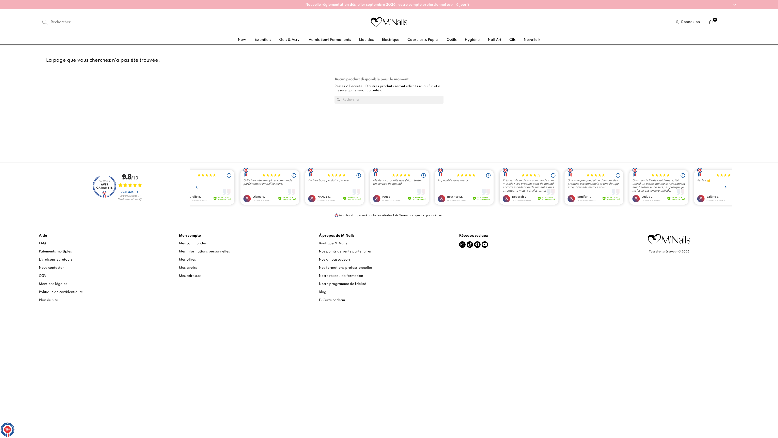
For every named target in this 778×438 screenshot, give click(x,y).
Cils (512, 40)
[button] (389, 4)
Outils (452, 40)
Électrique (390, 40)
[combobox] (155, 22)
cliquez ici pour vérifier (427, 215)
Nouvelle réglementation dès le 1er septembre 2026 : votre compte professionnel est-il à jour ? (387, 4)
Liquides (366, 40)
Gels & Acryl (289, 40)
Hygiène (472, 40)
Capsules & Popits (422, 40)
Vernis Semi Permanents (330, 40)
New (242, 40)
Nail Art (494, 40)
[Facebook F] (477, 244)
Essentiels (262, 40)
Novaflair (532, 40)
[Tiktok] (470, 244)
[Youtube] (485, 244)
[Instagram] (462, 244)
